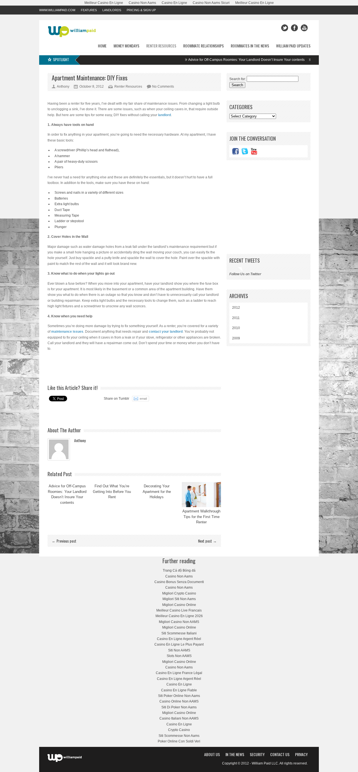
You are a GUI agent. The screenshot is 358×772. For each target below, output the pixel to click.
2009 (236, 338)
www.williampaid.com (57, 10)
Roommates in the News (250, 46)
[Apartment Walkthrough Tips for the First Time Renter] (201, 494)
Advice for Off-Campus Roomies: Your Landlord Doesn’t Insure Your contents (232, 60)
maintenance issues (67, 332)
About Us (212, 754)
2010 (236, 328)
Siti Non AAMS (179, 650)
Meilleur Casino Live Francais (179, 610)
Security (257, 754)
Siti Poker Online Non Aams (179, 696)
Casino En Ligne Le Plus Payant (179, 644)
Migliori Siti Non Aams (179, 599)
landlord (164, 115)
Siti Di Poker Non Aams (179, 707)
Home (102, 46)
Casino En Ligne (179, 684)
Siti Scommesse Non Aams (179, 736)
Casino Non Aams (179, 576)
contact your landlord (166, 332)
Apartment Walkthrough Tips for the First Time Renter (201, 516)
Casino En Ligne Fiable (179, 690)
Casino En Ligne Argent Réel (179, 639)
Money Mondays (126, 46)
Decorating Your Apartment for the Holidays (157, 491)
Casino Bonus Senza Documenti (179, 582)
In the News (234, 754)
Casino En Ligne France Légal (179, 673)
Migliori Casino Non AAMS (179, 622)
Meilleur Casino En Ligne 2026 (179, 616)
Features (89, 10)
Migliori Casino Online (179, 605)
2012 (236, 308)
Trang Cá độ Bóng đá (179, 570)
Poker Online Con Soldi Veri (179, 741)
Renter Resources (161, 46)
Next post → (207, 541)
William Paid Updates (293, 46)
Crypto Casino (179, 730)
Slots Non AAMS (179, 656)
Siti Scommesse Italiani (179, 633)
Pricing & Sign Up (141, 10)
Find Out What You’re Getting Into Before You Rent (112, 491)
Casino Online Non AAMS (179, 701)
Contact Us (279, 754)
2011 (236, 318)
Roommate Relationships (203, 46)
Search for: (237, 79)
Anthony (80, 440)
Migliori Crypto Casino (179, 593)
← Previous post (64, 541)
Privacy (301, 754)
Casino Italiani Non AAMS (179, 718)
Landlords (111, 10)
